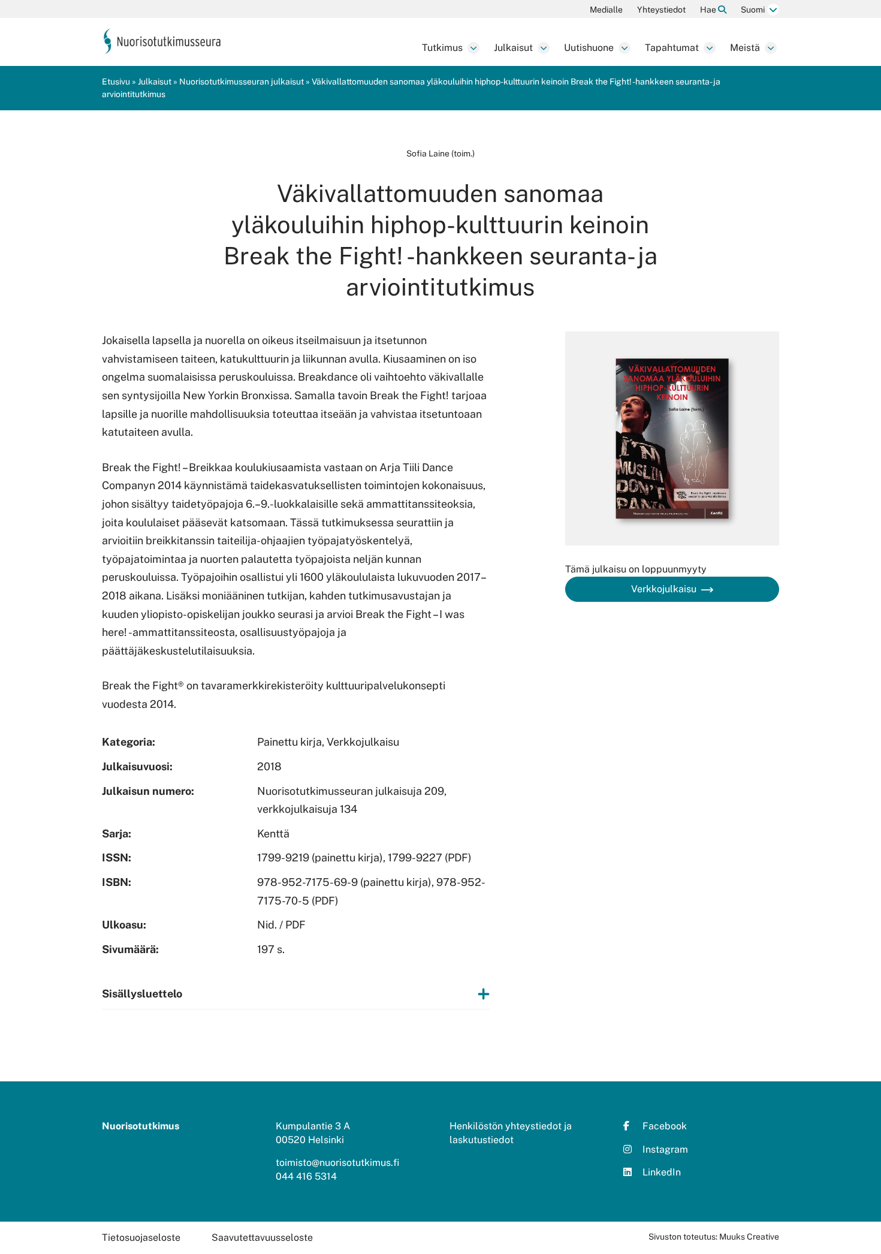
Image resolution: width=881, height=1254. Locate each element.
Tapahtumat (672, 47)
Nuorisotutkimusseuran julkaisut (241, 81)
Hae (709, 9)
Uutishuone (589, 47)
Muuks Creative (749, 1236)
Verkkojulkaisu (663, 589)
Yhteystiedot (661, 9)
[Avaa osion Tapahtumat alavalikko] (710, 48)
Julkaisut (513, 47)
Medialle (606, 9)
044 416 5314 (306, 1176)
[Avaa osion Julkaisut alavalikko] (544, 48)
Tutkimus (442, 47)
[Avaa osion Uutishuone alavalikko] (624, 48)
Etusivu (116, 81)
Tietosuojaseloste (141, 1237)
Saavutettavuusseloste (262, 1237)
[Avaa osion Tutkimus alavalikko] (473, 48)
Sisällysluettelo (142, 993)
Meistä (745, 47)
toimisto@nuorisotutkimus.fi (337, 1162)
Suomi (753, 9)
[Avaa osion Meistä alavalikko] (771, 48)
